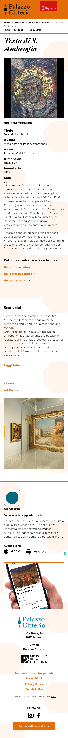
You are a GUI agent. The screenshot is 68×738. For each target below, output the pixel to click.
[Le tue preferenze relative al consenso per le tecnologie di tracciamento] (65, 553)
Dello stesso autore (17, 267)
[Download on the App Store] (12, 551)
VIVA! (53, 696)
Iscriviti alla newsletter (34, 726)
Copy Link (35, 29)
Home (7, 22)
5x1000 (9, 383)
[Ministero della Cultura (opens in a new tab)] (34, 659)
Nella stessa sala (15, 280)
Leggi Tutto (12, 365)
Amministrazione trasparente (34, 673)
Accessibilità (34, 678)
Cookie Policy (34, 689)
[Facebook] (38, 715)
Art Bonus (11, 390)
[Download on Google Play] (36, 552)
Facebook (18, 29)
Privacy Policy (34, 684)
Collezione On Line (39, 22)
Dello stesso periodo (18, 273)
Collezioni (19, 22)
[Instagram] (31, 715)
